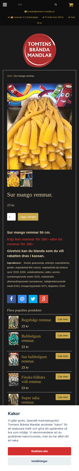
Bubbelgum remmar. (31, 338)
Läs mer (63, 319)
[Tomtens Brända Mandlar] (39, 50)
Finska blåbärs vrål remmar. (33, 379)
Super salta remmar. (30, 400)
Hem (9, 76)
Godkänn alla (39, 451)
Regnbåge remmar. (36, 320)
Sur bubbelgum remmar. (34, 358)
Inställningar (39, 461)
